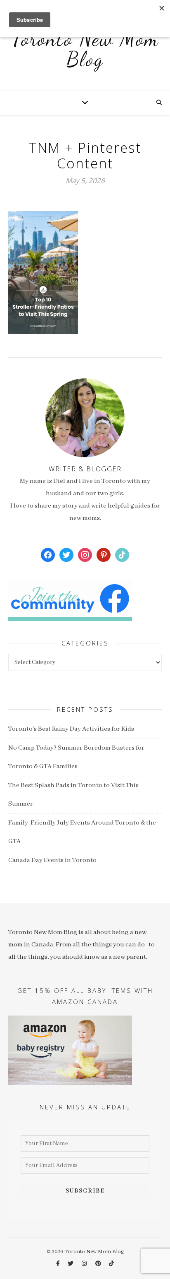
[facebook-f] (58, 1263)
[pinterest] (98, 1263)
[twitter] (71, 1263)
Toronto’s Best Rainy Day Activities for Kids (71, 729)
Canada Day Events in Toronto (52, 860)
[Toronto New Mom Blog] (85, 53)
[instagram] (85, 1263)
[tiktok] (111, 1263)
